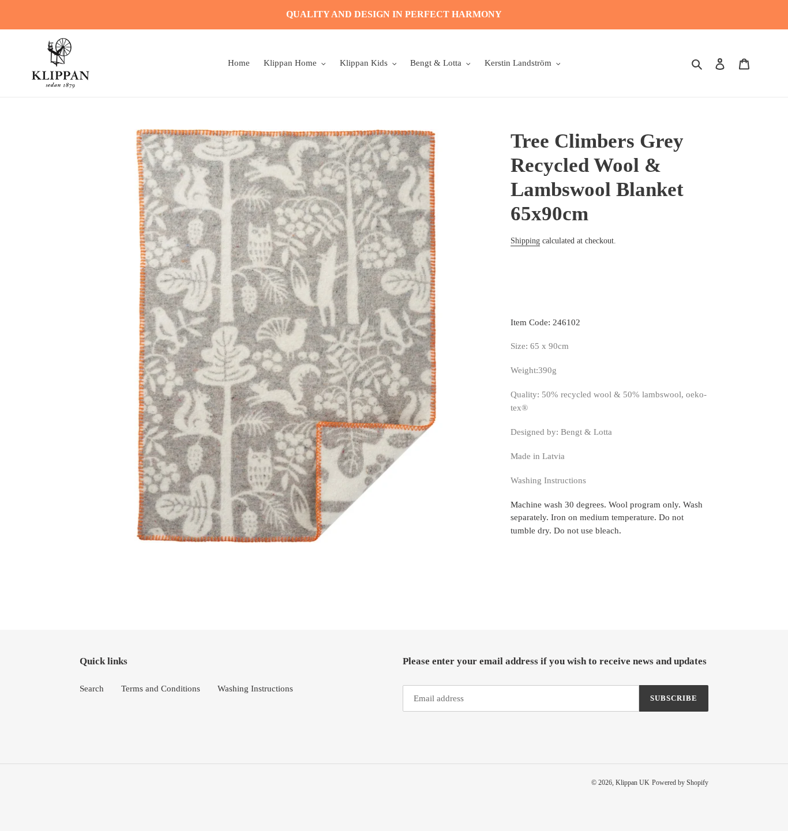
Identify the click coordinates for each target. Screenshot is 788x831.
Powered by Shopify (680, 783)
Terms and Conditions (160, 688)
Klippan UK (633, 783)
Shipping (525, 240)
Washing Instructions (255, 688)
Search (92, 688)
